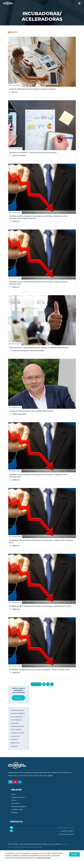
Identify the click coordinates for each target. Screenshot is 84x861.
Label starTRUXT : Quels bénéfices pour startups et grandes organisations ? (39, 348)
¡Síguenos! (18, 698)
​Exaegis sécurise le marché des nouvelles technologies (31, 411)
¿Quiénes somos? (18, 797)
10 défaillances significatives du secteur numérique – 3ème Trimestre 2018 (39, 670)
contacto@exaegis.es (65, 828)
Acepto (74, 854)
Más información (44, 858)
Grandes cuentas (17, 733)
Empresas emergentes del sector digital (28, 350)
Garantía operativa (19, 155)
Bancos (15, 92)
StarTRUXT (15, 803)
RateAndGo (15, 743)
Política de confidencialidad (33, 847)
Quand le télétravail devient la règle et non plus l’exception (32, 89)
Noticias (14, 812)
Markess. (14, 746)
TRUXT (14, 800)
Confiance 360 (17, 809)
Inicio (13, 794)
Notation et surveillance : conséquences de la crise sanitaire (33, 152)
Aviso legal (19, 847)
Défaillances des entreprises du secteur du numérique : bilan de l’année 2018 (39, 606)
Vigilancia (15, 221)
